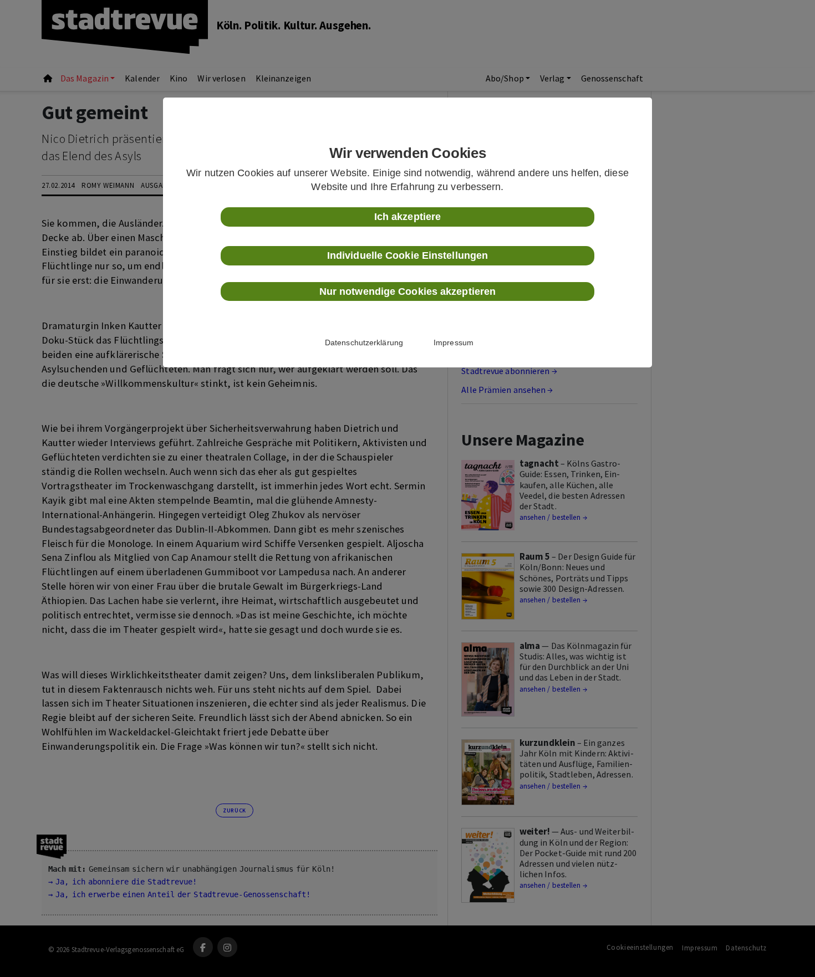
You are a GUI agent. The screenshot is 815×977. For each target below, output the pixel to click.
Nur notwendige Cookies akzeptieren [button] (407, 291)
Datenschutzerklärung (364, 342)
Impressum (453, 342)
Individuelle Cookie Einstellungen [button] (407, 255)
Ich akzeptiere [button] (407, 216)
